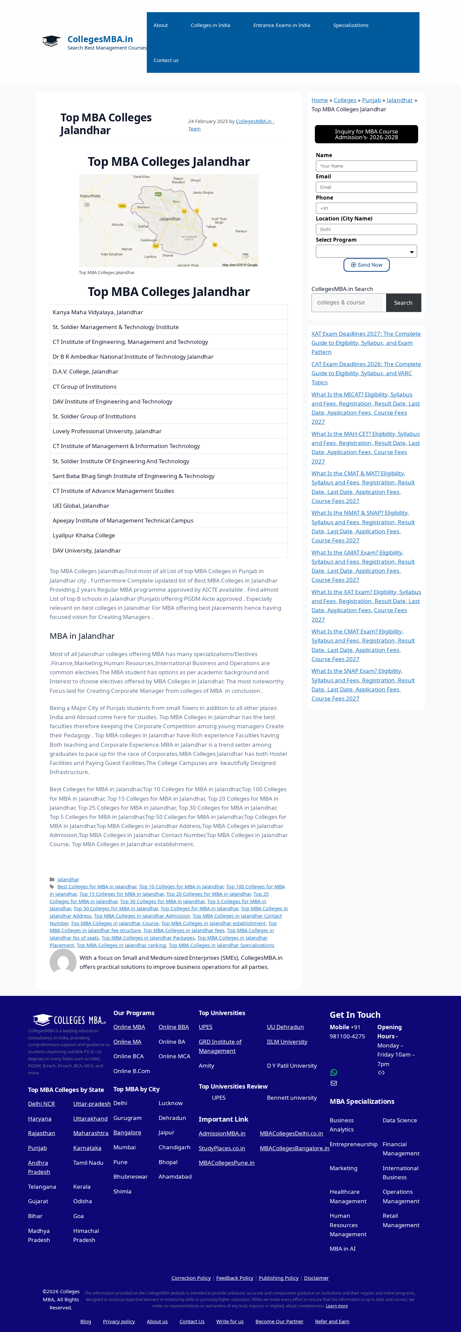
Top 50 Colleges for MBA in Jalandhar (116, 908)
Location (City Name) (344, 218)
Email (323, 176)
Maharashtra (91, 1133)
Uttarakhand (90, 1118)
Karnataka (87, 1148)
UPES (205, 1027)
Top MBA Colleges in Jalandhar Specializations (221, 945)
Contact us (166, 60)
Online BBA (174, 1027)
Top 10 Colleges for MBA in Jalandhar (181, 886)
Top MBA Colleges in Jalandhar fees (183, 930)
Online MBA (129, 1027)
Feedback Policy (234, 1277)
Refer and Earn (332, 1321)
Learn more (337, 1306)
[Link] (398, 1072)
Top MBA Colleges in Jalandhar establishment (213, 923)
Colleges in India (211, 25)
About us (157, 1321)
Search (403, 302)
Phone (324, 197)
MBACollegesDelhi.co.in (291, 1133)
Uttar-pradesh (92, 1103)
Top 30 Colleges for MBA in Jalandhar (162, 901)
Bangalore (127, 1132)
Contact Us (192, 1321)
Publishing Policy (279, 1277)
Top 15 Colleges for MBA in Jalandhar (121, 894)
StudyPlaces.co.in (222, 1148)
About (161, 25)
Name (324, 155)
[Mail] (351, 1083)
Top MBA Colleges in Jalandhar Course (115, 923)
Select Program (336, 239)
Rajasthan (41, 1133)
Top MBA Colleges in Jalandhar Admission (142, 916)
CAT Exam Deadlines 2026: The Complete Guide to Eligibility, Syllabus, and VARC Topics (366, 373)
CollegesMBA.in (100, 39)
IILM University (287, 1041)
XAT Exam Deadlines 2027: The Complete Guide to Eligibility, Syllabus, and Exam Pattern (366, 343)
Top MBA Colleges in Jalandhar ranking (121, 945)
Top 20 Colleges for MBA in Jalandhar (208, 894)
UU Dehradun (285, 1027)
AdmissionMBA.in (222, 1133)
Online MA (127, 1041)
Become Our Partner (279, 1321)
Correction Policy (191, 1277)
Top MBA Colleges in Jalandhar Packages (148, 938)
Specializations (351, 25)
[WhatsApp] (351, 1072)
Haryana (40, 1118)
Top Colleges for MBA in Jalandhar (199, 908)
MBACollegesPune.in (227, 1162)
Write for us (230, 1321)
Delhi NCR (41, 1103)
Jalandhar (68, 879)
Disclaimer (316, 1277)
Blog (85, 1321)
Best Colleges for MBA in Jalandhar (96, 886)
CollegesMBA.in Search (342, 289)
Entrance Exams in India (281, 25)
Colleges (345, 100)
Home (319, 100)
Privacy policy (119, 1321)
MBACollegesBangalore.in (295, 1148)
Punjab (371, 100)
